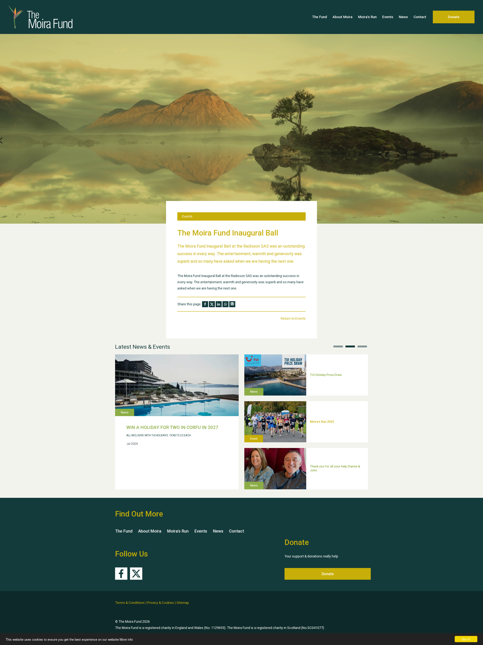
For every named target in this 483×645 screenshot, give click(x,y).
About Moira (342, 17)
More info (126, 639)
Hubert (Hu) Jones (322, 403)
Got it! (466, 639)
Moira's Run (367, 17)
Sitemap (182, 603)
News (403, 17)
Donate (453, 17)
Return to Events (293, 318)
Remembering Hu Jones (326, 450)
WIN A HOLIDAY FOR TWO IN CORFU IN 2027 (172, 427)
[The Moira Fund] (60, 17)
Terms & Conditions (130, 603)
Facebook (121, 573)
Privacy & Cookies (160, 603)
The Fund (319, 17)
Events (387, 17)
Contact (420, 17)
